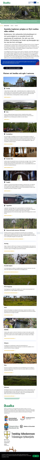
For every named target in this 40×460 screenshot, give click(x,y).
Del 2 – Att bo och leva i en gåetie (13, 68)
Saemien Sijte (8, 167)
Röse (8, 372)
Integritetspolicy (6, 442)
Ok (35, 456)
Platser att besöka (7, 441)
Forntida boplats (11, 271)
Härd (8, 315)
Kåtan (12, 25)
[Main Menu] (38, 3)
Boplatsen (6, 25)
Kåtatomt (9, 396)
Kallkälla (9, 338)
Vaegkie (7, 190)
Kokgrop (9, 350)
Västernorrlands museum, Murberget (13, 239)
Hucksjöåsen (8, 144)
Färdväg (9, 251)
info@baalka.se (6, 445)
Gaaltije (7, 97)
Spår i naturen (6, 439)
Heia (6, 119)
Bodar (16, 25)
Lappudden (8, 215)
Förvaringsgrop (11, 292)
